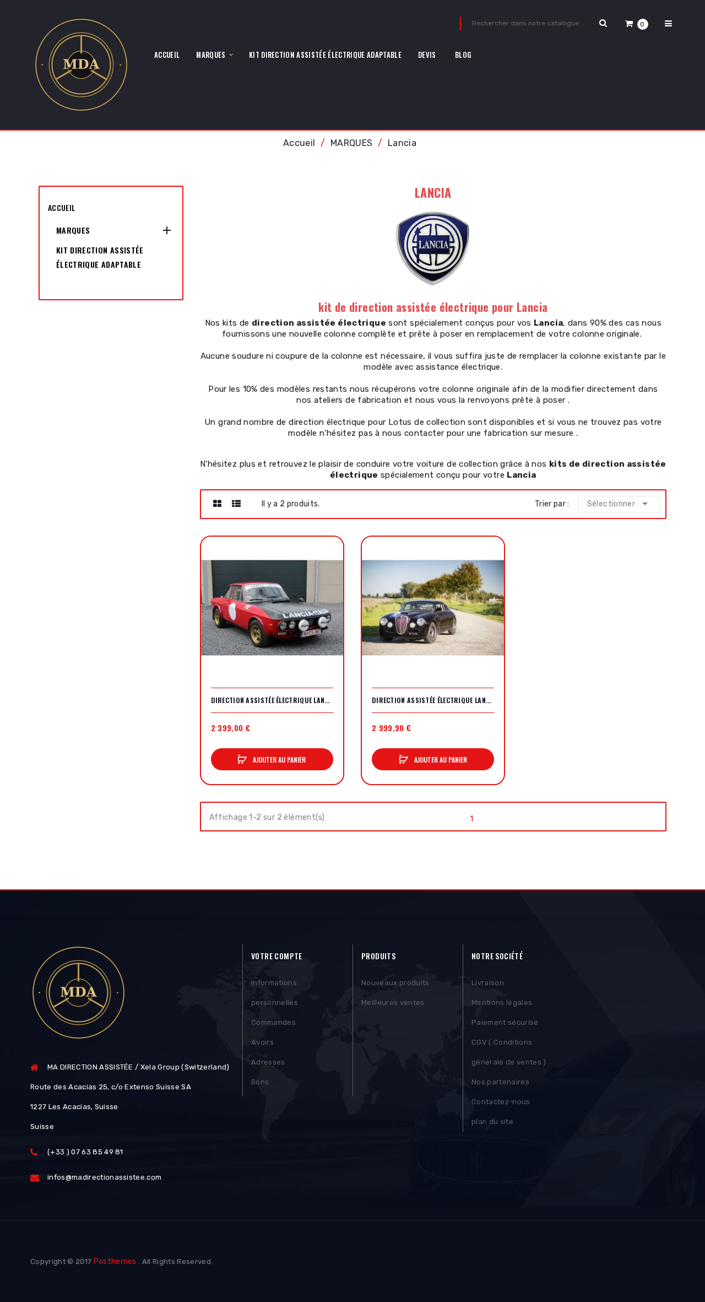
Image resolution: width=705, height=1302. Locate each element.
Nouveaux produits (395, 983)
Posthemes (115, 1261)
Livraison (487, 983)
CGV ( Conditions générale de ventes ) (508, 1052)
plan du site (492, 1121)
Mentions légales (501, 1002)
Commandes (273, 1022)
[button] (636, 23)
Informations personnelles (274, 993)
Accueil (61, 207)
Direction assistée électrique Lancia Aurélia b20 (433, 700)
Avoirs (262, 1042)
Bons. (261, 1082)
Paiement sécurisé (505, 1022)
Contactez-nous (500, 1102)
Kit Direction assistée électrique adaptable (100, 257)
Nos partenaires (500, 1082)
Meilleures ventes (393, 1002)
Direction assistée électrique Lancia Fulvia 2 (272, 700)
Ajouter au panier (278, 759)
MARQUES (73, 230)
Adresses (268, 1062)
